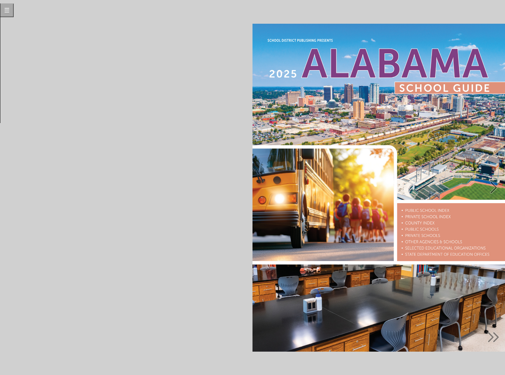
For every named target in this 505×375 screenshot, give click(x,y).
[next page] (494, 187)
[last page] (494, 337)
